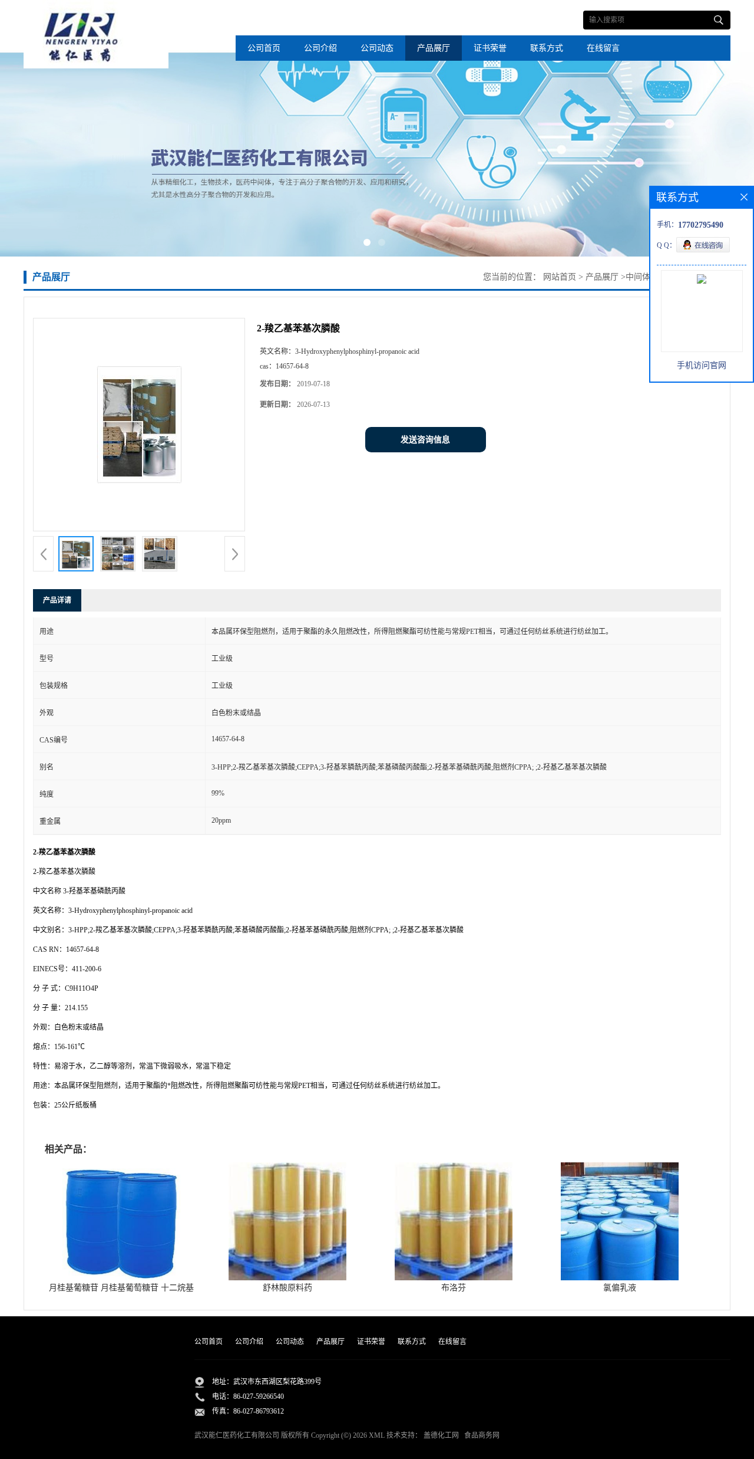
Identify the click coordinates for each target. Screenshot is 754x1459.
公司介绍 (320, 48)
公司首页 (263, 48)
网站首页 (559, 276)
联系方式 (546, 48)
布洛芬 (453, 1287)
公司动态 (377, 48)
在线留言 (603, 48)
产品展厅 (433, 48)
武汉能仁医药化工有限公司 (236, 1435)
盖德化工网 (441, 1435)
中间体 (638, 276)
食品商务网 (482, 1435)
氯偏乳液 (619, 1287)
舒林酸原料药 (287, 1287)
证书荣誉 (490, 48)
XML (377, 1435)
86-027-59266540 (258, 1396)
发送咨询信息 (425, 439)
